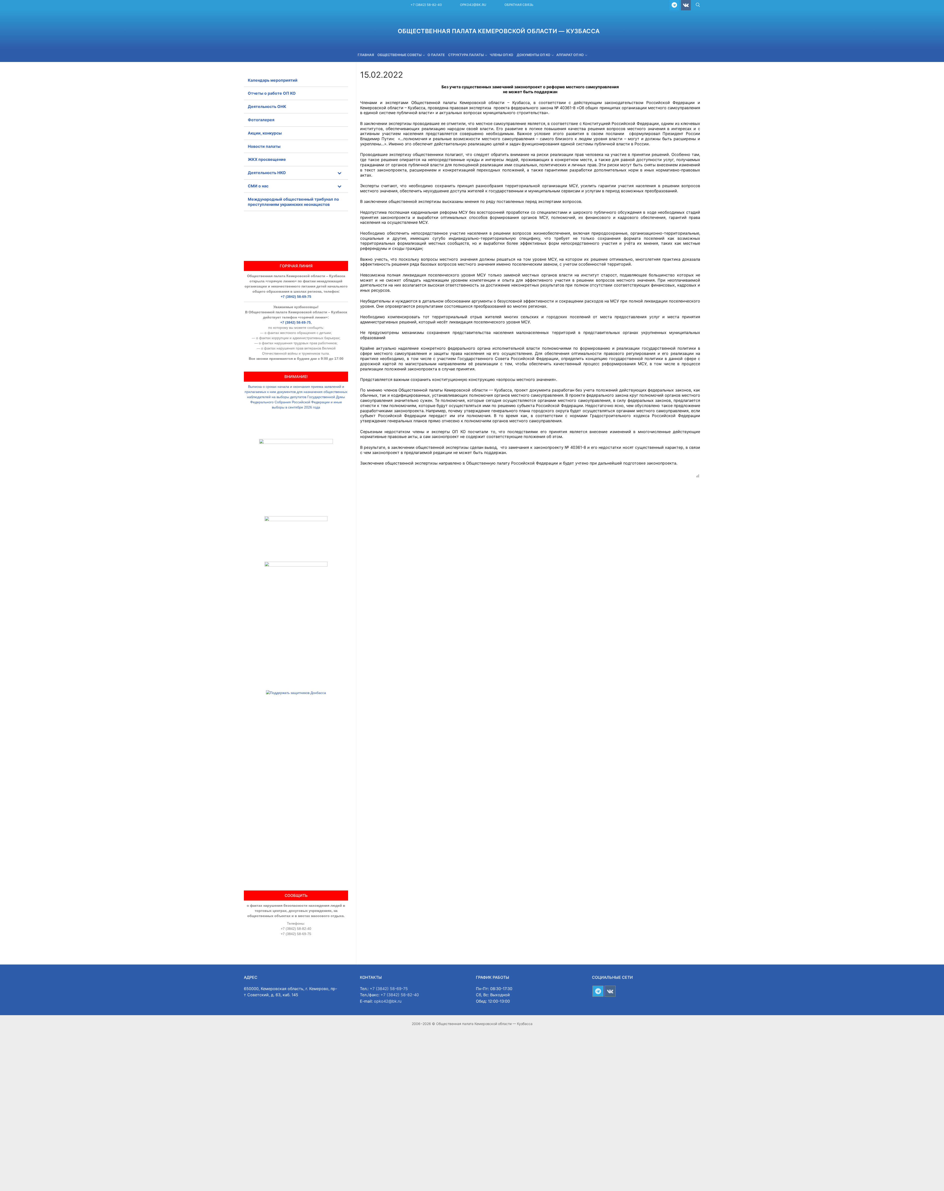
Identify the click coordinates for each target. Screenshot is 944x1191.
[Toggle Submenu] (339, 172)
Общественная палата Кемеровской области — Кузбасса (499, 31)
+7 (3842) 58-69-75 (296, 297)
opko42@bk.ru (473, 5)
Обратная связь (518, 5)
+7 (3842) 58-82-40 (426, 5)
